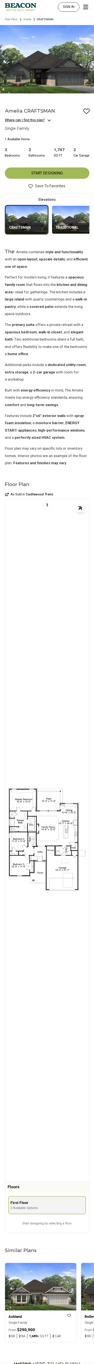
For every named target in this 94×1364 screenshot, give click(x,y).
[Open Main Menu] (85, 7)
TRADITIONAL (67, 227)
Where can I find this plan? (25, 120)
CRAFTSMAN (20, 227)
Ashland (15, 1316)
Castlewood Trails (39, 494)
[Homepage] (20, 7)
